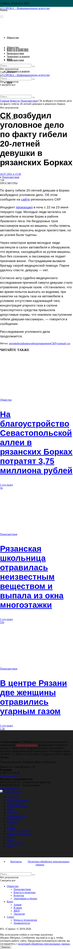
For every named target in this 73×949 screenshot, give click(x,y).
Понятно (5, 947)
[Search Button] (33, 97)
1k (1, 487)
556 (2, 622)
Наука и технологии (18, 833)
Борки (26, 343)
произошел (24, 207)
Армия (11, 837)
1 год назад (6, 484)
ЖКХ (9, 59)
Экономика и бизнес (19, 830)
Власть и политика (17, 50)
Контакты (16, 861)
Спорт (10, 824)
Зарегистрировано (27, 745)
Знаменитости (15, 843)
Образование (14, 818)
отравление (44, 343)
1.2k (2, 728)
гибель (34, 343)
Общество (13, 37)
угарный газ (63, 343)
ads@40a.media (8, 788)
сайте (25, 199)
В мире (11, 827)
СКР (53, 343)
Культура (12, 821)
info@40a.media (9, 776)
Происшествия (15, 60)
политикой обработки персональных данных (44, 943)
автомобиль (16, 343)
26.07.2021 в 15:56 (10, 174)
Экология (12, 812)
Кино (10, 846)
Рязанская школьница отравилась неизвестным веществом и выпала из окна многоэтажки (31, 576)
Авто (10, 840)
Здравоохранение (17, 815)
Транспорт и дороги (18, 71)
